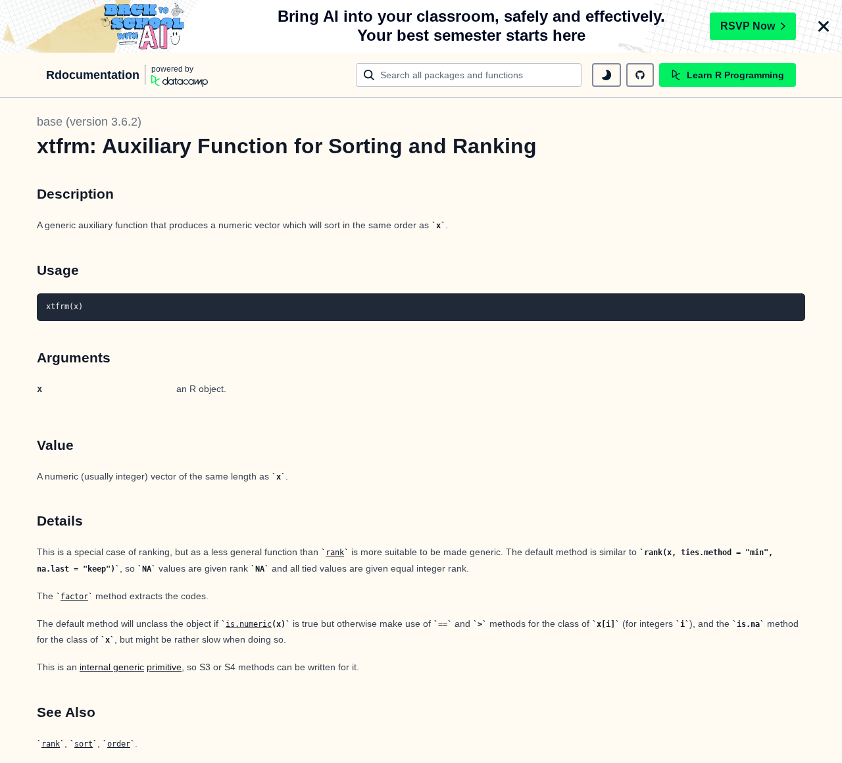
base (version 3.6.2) (89, 121)
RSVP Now (747, 26)
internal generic (112, 667)
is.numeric (249, 624)
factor (74, 596)
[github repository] (640, 75)
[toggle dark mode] (606, 75)
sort (83, 744)
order (118, 744)
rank (335, 552)
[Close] (823, 26)
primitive (164, 667)
